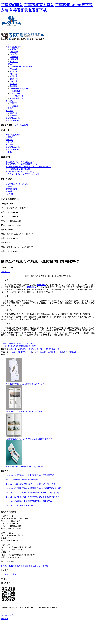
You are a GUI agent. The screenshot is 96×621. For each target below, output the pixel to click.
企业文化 (14, 52)
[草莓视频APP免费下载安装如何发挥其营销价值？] (14, 464)
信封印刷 (14, 81)
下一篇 (19, 346)
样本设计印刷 (26, 352)
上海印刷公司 (11, 189)
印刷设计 (9, 194)
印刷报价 (9, 108)
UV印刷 (13, 84)
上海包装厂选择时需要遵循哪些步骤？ (21, 164)
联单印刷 (14, 86)
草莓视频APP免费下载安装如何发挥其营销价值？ (26, 467)
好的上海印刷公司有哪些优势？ (19, 169)
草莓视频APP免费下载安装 (21, 67)
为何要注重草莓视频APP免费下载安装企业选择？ (26, 384)
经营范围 (14, 59)
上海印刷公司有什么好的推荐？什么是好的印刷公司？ (28, 167)
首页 (7, 44)
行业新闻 (24, 125)
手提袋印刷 (15, 91)
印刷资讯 (9, 152)
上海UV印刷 (15, 352)
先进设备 (14, 116)
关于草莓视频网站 (13, 47)
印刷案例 (9, 64)
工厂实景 (9, 111)
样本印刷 (14, 74)
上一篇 (17, 343)
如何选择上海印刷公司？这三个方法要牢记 (23, 174)
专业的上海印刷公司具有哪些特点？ (21, 172)
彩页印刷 (14, 71)
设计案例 (14, 106)
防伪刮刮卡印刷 (16, 98)
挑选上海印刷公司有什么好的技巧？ (21, 162)
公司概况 (14, 49)
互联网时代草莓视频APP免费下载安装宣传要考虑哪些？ (29, 439)
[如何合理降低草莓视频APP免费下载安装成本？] (14, 409)
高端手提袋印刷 (70, 352)
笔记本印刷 (15, 94)
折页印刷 (14, 76)
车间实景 (14, 113)
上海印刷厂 (5, 272)
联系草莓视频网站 (13, 121)
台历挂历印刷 (24, 349)
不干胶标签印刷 (16, 96)
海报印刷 (14, 79)
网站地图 (4, 619)
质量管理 (14, 57)
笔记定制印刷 (37, 349)
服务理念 (14, 54)
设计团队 (14, 103)
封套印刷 (14, 69)
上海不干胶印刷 (39, 352)
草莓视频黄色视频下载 (19, 89)
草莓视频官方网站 (13, 118)
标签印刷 (47, 349)
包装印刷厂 (41, 285)
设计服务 (9, 101)
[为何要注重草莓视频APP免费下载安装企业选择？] (14, 382)
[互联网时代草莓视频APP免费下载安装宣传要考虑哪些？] (14, 437)
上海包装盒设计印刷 (54, 352)
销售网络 (14, 62)
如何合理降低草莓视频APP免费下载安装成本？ (25, 411)
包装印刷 (9, 191)
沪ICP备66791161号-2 (7, 615)
